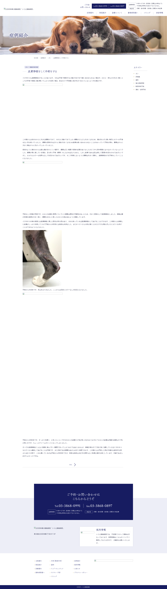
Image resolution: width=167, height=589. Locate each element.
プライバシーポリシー (81, 572)
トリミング (147, 13)
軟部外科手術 (140, 86)
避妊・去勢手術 (141, 89)
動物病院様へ (133, 13)
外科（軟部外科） (56, 561)
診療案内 (39, 569)
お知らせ (77, 569)
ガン (137, 73)
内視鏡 (138, 77)
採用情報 (77, 565)
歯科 (137, 80)
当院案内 (90, 13)
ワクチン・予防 (55, 572)
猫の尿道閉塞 (140, 83)
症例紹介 (77, 561)
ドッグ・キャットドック (57, 569)
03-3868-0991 (100, 6)
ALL (70, 465)
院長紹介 (102, 13)
